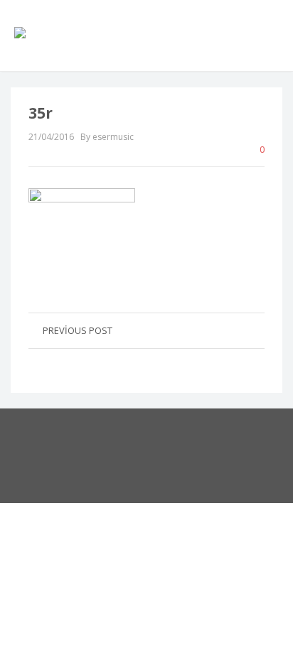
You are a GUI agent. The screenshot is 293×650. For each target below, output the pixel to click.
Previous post (77, 330)
